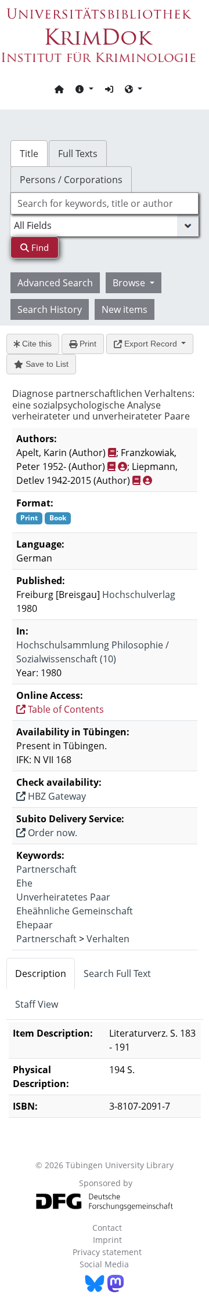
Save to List (46, 364)
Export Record (150, 343)
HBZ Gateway (56, 796)
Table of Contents (65, 709)
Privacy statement (107, 1251)
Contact (107, 1227)
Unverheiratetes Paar (63, 897)
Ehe (24, 883)
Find (39, 247)
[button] (84, 89)
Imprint (107, 1239)
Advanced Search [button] (55, 282)
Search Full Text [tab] (117, 973)
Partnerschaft (46, 869)
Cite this (36, 343)
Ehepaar (34, 924)
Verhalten (108, 938)
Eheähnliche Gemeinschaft (74, 911)
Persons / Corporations (71, 179)
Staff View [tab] (36, 1004)
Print (86, 343)
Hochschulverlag (138, 594)
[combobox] (104, 203)
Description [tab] (40, 973)
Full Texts (78, 153)
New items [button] (124, 309)
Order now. (51, 832)
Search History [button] (49, 309)
